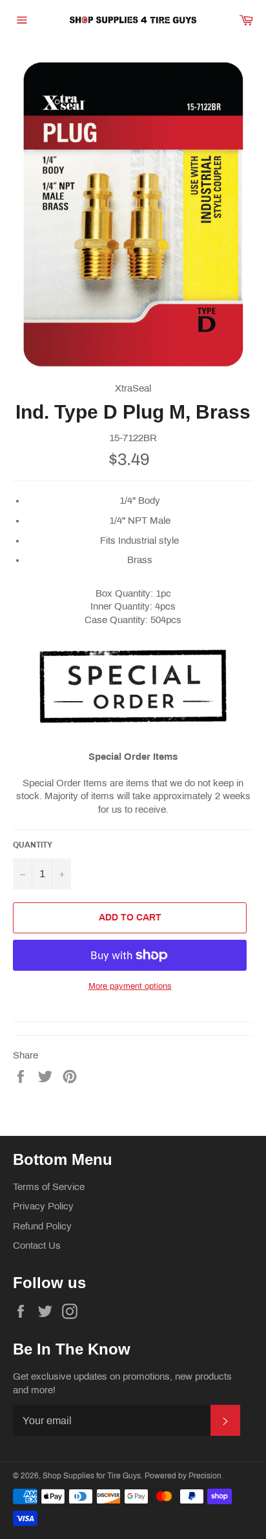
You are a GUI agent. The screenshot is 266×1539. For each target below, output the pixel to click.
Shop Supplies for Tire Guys (92, 1475)
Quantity (32, 844)
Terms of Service (49, 1187)
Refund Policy (42, 1226)
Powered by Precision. (184, 1475)
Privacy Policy (43, 1206)
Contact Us (37, 1245)
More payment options (130, 986)
